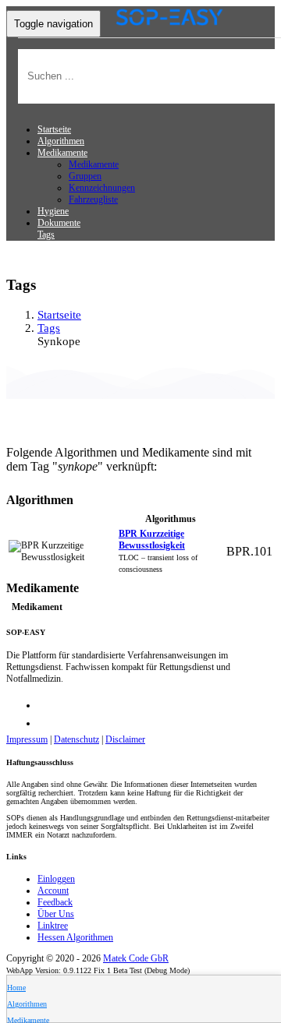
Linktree (52, 925)
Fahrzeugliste (93, 199)
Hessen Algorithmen (75, 937)
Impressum (27, 739)
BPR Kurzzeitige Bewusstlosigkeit (152, 539)
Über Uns (55, 913)
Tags (46, 234)
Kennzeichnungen (102, 187)
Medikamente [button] (62, 152)
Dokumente (58, 222)
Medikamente (94, 164)
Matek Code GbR (136, 958)
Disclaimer (125, 739)
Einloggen (56, 878)
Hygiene (53, 211)
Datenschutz (76, 739)
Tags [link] (48, 328)
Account (53, 890)
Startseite (54, 129)
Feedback (55, 902)
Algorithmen (60, 141)
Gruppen (85, 176)
